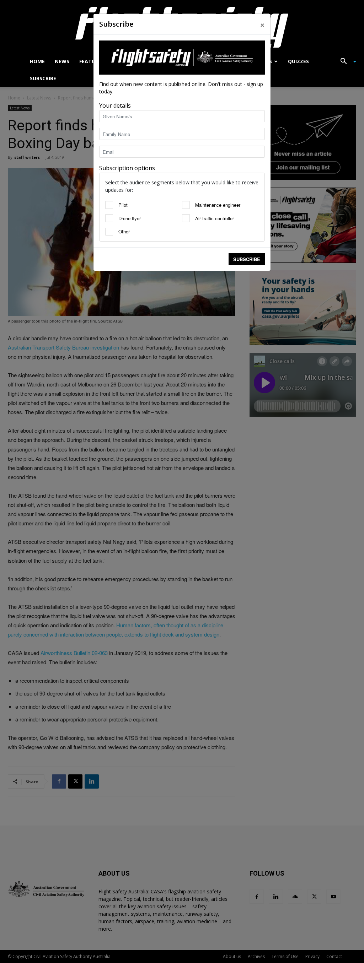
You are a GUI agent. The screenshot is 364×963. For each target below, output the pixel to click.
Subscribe (246, 259)
